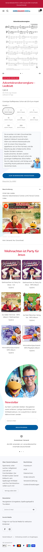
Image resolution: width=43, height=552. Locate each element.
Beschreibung (8, 189)
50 (34, 119)
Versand (14, 93)
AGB (25, 469)
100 (8, 126)
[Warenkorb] (39, 11)
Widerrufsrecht (29, 477)
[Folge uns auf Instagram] (9, 529)
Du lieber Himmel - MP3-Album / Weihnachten (11, 316)
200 (21, 126)
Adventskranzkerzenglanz (14, 236)
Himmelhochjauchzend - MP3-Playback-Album (32, 346)
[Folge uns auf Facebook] (5, 529)
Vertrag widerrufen (10, 490)
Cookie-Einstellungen (31, 484)
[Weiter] (39, 73)
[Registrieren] (33, 509)
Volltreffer (5, 236)
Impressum (28, 466)
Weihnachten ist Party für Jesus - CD (11, 283)
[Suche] (7, 11)
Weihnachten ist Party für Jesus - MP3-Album (32, 284)
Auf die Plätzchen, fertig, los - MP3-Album (32, 316)
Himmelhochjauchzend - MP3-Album (11, 349)
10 (8, 119)
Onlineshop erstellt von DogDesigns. (26, 537)
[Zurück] (3, 73)
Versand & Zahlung (30, 481)
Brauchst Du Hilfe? (9, 181)
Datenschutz (28, 473)
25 (21, 119)
